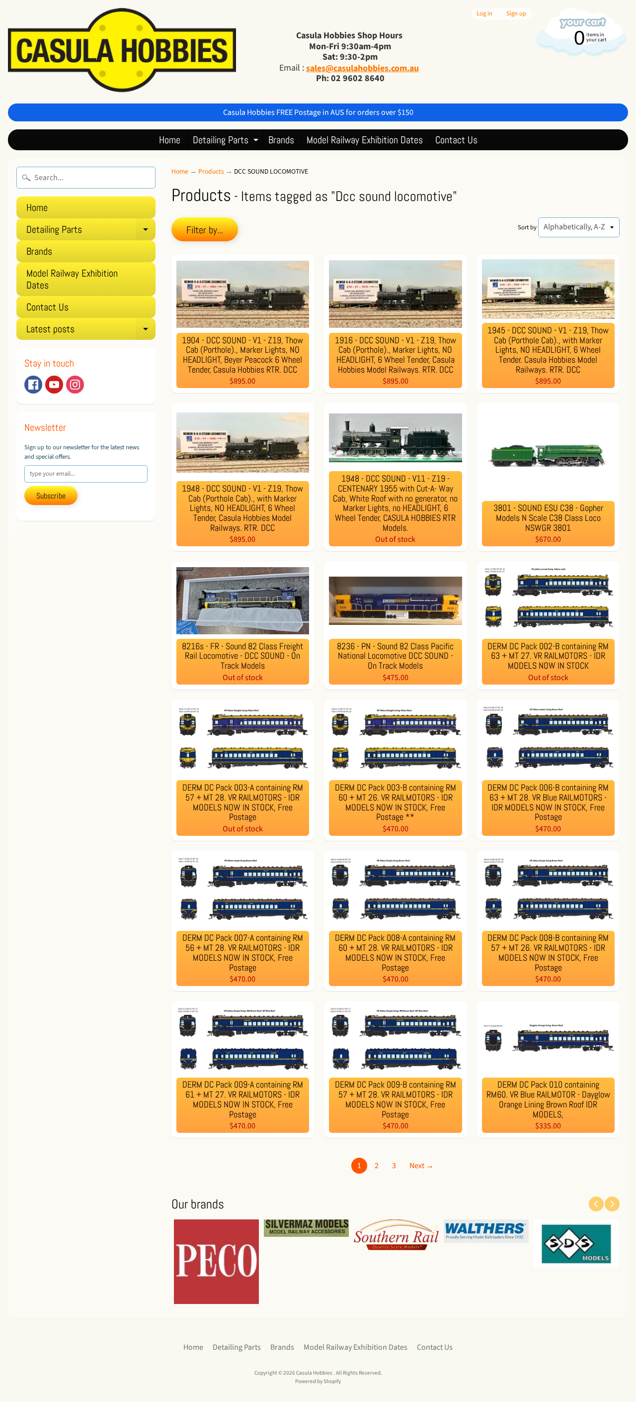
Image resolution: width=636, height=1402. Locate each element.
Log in (484, 13)
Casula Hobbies (314, 1373)
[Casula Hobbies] (122, 52)
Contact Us (456, 139)
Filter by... (204, 229)
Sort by (527, 227)
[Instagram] (75, 385)
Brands (281, 139)
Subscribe (51, 496)
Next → (421, 1165)
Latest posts (91, 331)
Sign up (516, 13)
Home (169, 139)
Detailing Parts (227, 141)
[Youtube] (54, 385)
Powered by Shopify (318, 1381)
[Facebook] (33, 385)
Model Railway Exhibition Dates (365, 139)
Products (211, 171)
